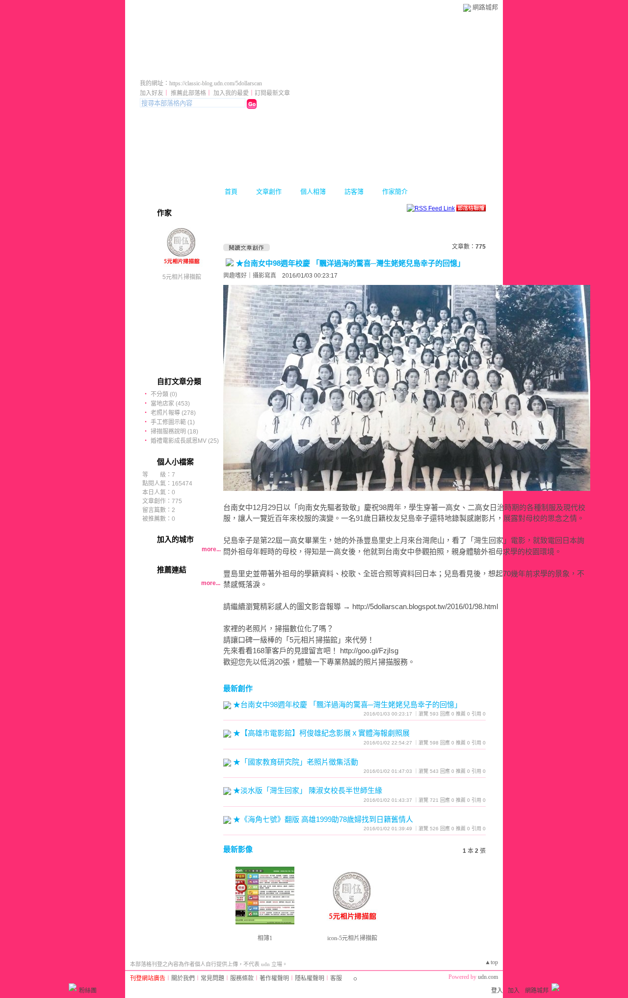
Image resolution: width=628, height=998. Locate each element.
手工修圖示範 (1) (173, 422)
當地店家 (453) (170, 403)
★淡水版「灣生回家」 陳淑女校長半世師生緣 (307, 790)
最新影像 (238, 849)
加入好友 (151, 93)
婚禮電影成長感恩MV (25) (185, 440)
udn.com (488, 976)
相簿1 (265, 938)
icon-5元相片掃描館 (352, 938)
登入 (497, 990)
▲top (491, 962)
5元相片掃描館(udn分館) (214, 69)
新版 (323, 69)
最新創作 (238, 688)
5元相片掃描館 (181, 277)
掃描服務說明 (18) (174, 431)
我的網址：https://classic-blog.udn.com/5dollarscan (201, 83)
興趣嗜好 (235, 275)
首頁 (231, 191)
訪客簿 (354, 191)
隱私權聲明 (309, 978)
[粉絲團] (73, 987)
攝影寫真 (264, 275)
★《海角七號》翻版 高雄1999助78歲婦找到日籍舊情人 (323, 819)
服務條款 (242, 978)
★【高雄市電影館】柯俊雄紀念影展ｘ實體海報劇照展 (321, 733)
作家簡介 (395, 191)
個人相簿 (313, 191)
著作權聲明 (274, 978)
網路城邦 (485, 7)
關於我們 (183, 978)
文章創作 (269, 191)
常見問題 (212, 978)
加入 (514, 990)
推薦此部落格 (188, 93)
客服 (336, 978)
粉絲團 (88, 990)
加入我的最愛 (231, 93)
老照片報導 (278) (173, 412)
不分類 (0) (164, 394)
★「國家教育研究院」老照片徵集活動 (295, 762)
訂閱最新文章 (272, 93)
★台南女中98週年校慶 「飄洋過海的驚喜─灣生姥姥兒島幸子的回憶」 (350, 263)
